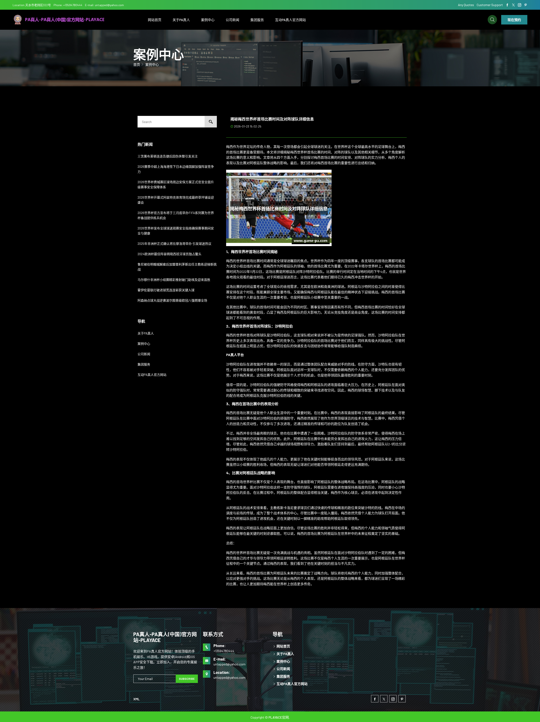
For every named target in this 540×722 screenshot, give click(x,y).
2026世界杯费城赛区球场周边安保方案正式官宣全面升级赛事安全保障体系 (176, 184)
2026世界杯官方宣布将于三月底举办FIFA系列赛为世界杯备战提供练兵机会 (176, 215)
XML (136, 699)
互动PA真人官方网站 (290, 20)
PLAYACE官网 (279, 717)
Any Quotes (466, 5)
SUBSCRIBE (187, 678)
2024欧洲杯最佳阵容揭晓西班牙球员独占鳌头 (169, 254)
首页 (136, 64)
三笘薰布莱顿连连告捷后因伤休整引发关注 (168, 156)
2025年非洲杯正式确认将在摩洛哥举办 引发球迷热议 (174, 243)
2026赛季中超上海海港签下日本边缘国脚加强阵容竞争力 (176, 169)
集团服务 (257, 20)
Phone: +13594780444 (68, 5)
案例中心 (208, 20)
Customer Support (490, 5)
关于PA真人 (181, 20)
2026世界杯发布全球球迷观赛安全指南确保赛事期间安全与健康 (176, 230)
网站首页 (154, 20)
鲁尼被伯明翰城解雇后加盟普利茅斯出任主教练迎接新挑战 (177, 266)
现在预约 (514, 20)
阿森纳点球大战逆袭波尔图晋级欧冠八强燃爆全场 (172, 300)
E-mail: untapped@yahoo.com (104, 5)
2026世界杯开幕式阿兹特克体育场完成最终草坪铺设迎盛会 (176, 199)
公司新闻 (232, 20)
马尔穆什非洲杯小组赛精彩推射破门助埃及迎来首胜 (174, 280)
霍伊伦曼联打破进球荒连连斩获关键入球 (166, 290)
